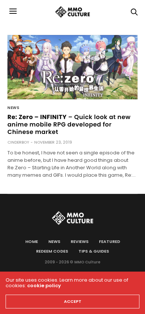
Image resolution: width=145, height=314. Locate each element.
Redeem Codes (52, 251)
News (13, 108)
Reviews (79, 241)
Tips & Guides (93, 251)
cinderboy (18, 142)
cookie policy (44, 285)
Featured (109, 241)
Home (31, 241)
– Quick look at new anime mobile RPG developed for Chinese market (68, 124)
